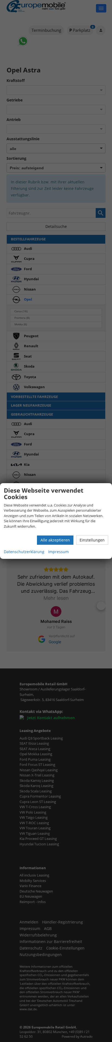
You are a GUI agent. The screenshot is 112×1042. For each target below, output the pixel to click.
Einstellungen (92, 540)
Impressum (58, 551)
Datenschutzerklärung (24, 551)
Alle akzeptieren (55, 540)
